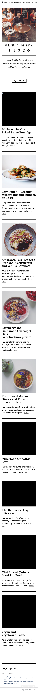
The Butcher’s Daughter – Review (18, 512)
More (12, 145)
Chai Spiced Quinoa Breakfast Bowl (15, 574)
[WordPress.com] (19, 50)
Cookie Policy (13, 683)
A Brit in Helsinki (19, 45)
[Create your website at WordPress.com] (19, 2)
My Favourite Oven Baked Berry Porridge (16, 131)
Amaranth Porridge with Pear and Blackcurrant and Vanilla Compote (18, 262)
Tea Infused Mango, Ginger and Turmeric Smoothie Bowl (16, 399)
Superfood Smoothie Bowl (16, 460)
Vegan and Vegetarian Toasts (14, 633)
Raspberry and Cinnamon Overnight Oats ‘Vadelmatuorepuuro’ (16, 332)
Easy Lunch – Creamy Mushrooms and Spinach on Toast (19, 194)
